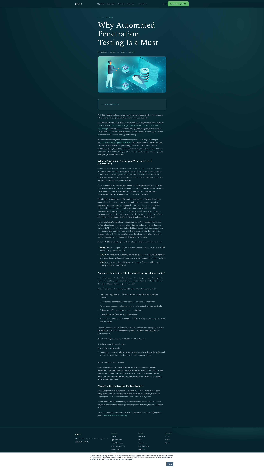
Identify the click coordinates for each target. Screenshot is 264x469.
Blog (140, 440)
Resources (142, 4)
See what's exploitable (178, 4)
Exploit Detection (117, 443)
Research (130, 4)
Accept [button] (170, 464)
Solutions (111, 4)
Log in (164, 4)
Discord (140, 449)
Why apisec (101, 4)
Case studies (115, 449)
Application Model (117, 440)
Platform (114, 436)
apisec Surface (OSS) (118, 446)
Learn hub (141, 436)
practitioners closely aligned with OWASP (115, 142)
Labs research (142, 446)
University (141, 443)
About (167, 436)
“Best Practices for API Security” (115, 415)
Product (121, 4)
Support (168, 440)
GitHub (167, 443)
